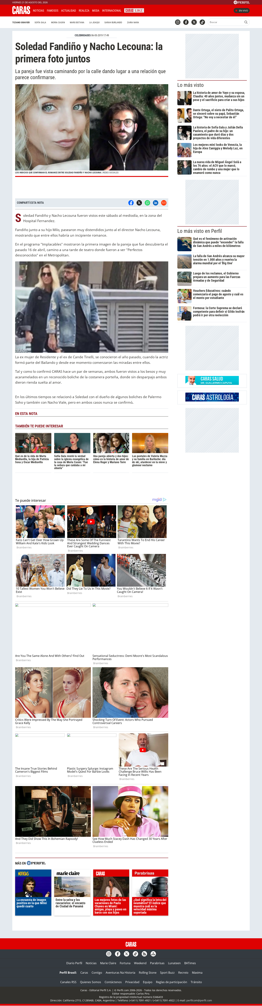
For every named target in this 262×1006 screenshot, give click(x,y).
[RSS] (144, 954)
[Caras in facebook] (186, 22)
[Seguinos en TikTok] (202, 22)
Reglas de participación (171, 982)
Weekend (140, 963)
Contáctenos (113, 982)
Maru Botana (77, 22)
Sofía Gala (40, 22)
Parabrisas (157, 963)
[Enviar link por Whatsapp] (147, 202)
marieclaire (72, 874)
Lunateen (174, 963)
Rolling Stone (147, 973)
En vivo (243, 10)
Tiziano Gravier (21, 22)
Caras (84, 973)
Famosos (52, 10)
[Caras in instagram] (177, 22)
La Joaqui (94, 22)
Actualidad (68, 10)
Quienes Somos (90, 982)
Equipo (147, 982)
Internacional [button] (111, 10)
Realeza (84, 10)
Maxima (197, 973)
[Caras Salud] (212, 384)
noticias (33, 874)
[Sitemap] (153, 954)
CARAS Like (134, 10)
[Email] (163, 202)
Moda (95, 10)
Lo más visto (190, 85)
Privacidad (132, 982)
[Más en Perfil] (36, 863)
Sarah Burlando (113, 22)
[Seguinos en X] (194, 22)
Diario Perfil (74, 963)
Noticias (38, 10)
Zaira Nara (133, 22)
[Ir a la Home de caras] (21, 13)
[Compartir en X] (139, 202)
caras (111, 874)
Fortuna (125, 963)
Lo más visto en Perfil (199, 231)
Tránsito (196, 982)
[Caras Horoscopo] (212, 400)
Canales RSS (68, 982)
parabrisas (150, 874)
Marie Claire (108, 963)
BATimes (190, 963)
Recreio (183, 973)
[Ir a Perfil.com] (242, 3)
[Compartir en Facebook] (131, 202)
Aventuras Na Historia (120, 973)
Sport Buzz (167, 973)
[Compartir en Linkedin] (155, 202)
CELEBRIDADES (83, 35)
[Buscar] (246, 22)
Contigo (97, 973)
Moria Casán (58, 22)
